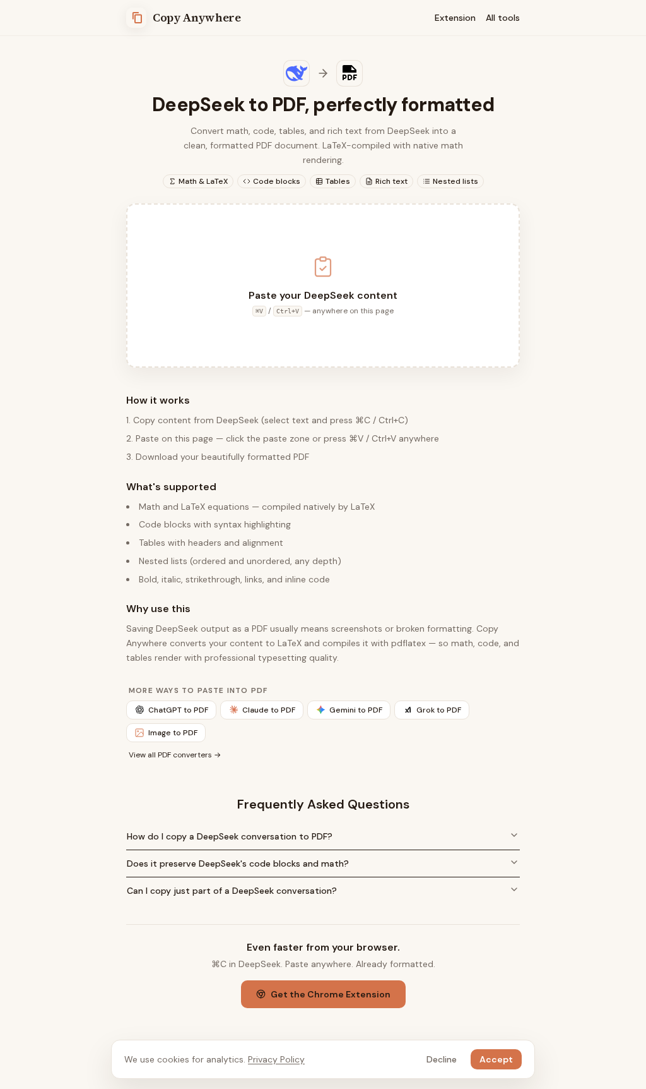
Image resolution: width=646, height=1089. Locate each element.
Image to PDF (172, 733)
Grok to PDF (438, 710)
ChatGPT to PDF (178, 710)
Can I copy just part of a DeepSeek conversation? (232, 890)
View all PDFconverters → (175, 755)
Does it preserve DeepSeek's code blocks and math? (238, 863)
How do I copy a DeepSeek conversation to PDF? (229, 836)
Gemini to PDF (355, 710)
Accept (496, 1059)
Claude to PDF (268, 710)
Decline (441, 1059)
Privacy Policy (276, 1059)
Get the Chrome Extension (331, 994)
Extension (455, 17)
